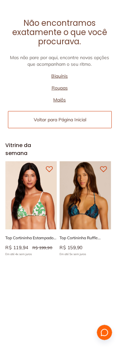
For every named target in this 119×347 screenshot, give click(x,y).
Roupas (60, 88)
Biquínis (59, 76)
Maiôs (59, 100)
